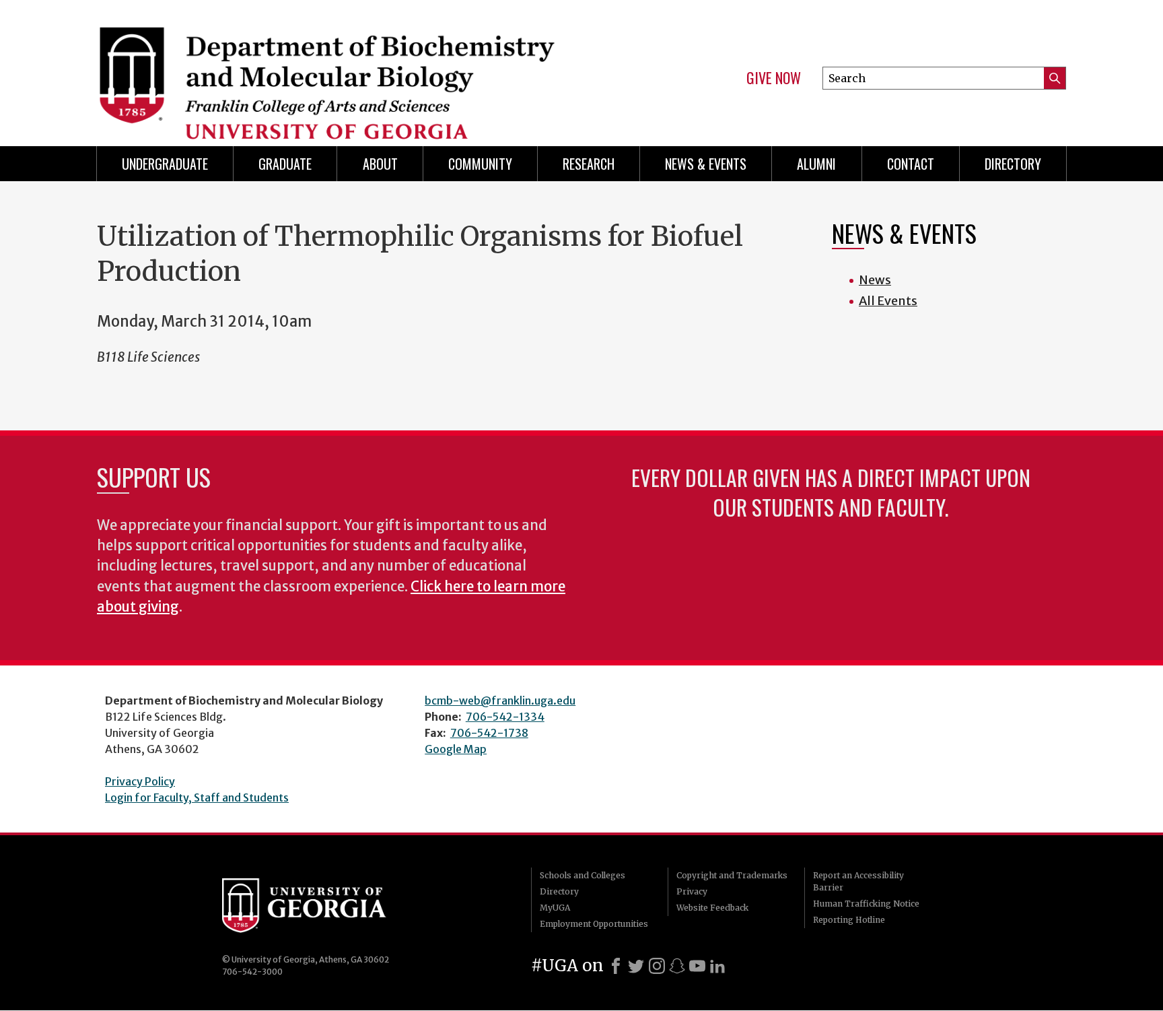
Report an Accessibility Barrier (858, 881)
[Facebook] (616, 966)
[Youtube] (697, 966)
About (380, 164)
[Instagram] (657, 966)
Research (588, 164)
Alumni (816, 164)
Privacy (691, 891)
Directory (1013, 164)
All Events (888, 300)
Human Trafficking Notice (866, 904)
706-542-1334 (505, 716)
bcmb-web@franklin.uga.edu (500, 700)
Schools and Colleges (582, 875)
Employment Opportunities (594, 924)
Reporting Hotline (849, 920)
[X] (636, 966)
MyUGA (555, 908)
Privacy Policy (140, 781)
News (875, 280)
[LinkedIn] (717, 966)
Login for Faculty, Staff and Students (197, 797)
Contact (910, 164)
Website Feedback (712, 908)
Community (480, 164)
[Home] (332, 67)
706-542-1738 (489, 733)
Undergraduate (165, 164)
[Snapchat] (677, 966)
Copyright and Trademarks (731, 875)
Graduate (285, 164)
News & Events (705, 164)
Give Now (773, 78)
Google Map (456, 749)
